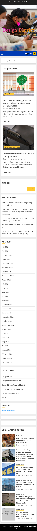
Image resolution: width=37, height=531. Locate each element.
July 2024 (5, 333)
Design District (9, 94)
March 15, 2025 (15, 108)
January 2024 (6, 358)
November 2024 (7, 317)
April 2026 (5, 251)
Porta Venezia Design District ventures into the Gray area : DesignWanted (17, 103)
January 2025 (6, 309)
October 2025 (7, 272)
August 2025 (6, 280)
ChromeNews (27, 526)
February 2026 (7, 255)
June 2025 (5, 288)
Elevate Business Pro (8, 410)
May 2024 (5, 342)
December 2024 (7, 313)
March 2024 (6, 350)
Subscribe (34, 53)
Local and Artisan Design (12, 147)
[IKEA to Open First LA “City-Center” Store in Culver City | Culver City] (8, 469)
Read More (7, 121)
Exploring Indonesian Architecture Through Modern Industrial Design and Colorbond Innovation (18, 211)
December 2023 (7, 362)
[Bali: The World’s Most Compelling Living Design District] (8, 440)
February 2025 (7, 305)
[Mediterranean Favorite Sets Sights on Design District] (8, 514)
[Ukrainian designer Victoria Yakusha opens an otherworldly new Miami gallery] (8, 499)
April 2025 (5, 296)
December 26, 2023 (17, 159)
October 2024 (7, 321)
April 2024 (5, 346)
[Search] (31, 53)
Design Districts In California (12, 389)
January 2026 (6, 259)
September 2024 (8, 325)
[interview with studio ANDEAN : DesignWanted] (18, 137)
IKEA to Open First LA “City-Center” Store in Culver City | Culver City (24, 470)
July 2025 (5, 284)
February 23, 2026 (23, 489)
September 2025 (8, 276)
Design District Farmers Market (13, 385)
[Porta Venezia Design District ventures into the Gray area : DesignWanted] (18, 84)
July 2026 (5, 247)
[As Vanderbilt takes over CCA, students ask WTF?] (8, 484)
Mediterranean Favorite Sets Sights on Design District (25, 514)
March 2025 (6, 300)
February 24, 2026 (23, 476)
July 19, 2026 (21, 445)
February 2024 (7, 354)
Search (6, 183)
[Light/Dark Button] (27, 54)
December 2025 (7, 263)
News (4, 398)
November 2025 (7, 268)
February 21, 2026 (23, 519)
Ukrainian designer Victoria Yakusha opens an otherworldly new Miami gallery (25, 500)
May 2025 (5, 292)
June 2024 (5, 338)
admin (6, 108)
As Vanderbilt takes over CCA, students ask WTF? (25, 485)
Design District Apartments (12, 381)
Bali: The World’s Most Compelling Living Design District (25, 440)
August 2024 (6, 329)
